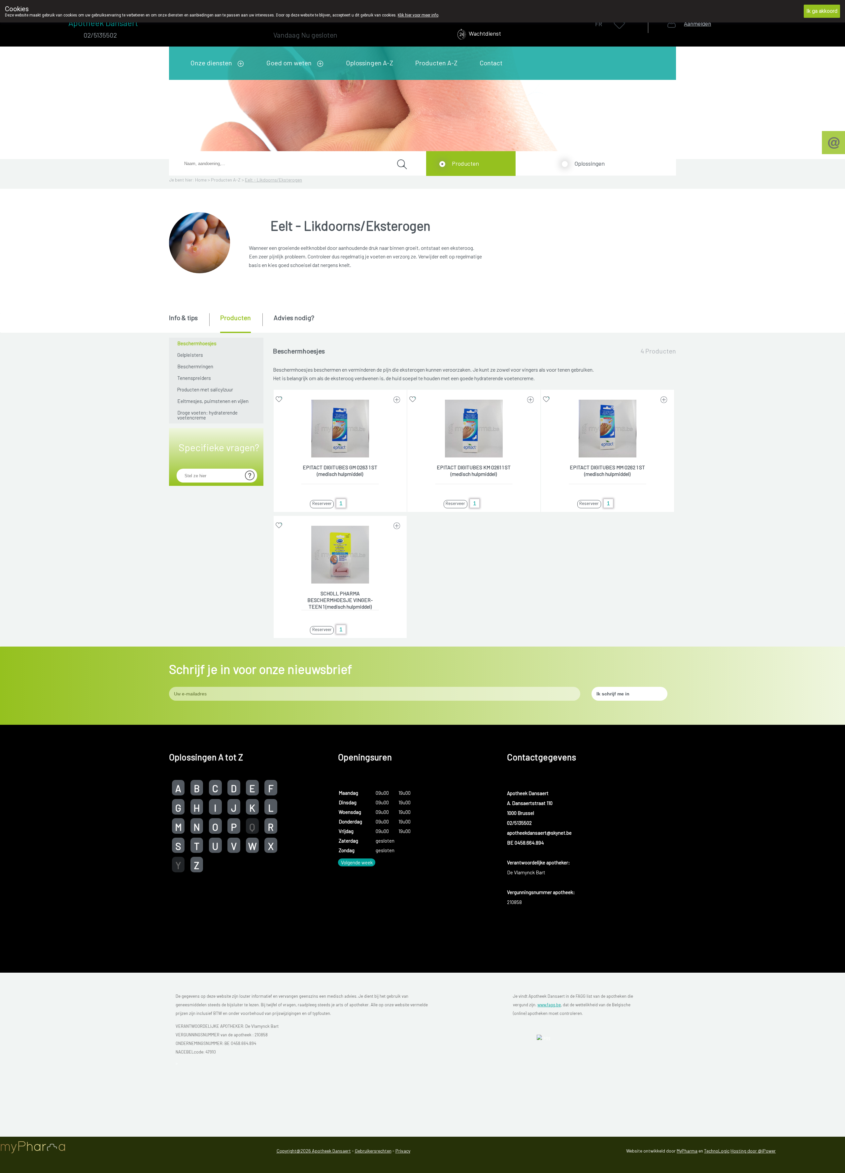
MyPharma (687, 1151)
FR (598, 23)
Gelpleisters (190, 355)
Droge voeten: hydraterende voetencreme (207, 415)
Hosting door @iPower (753, 1151)
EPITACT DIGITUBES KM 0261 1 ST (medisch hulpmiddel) (474, 470)
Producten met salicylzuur (205, 389)
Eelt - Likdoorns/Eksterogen (273, 180)
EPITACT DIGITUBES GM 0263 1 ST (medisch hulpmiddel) (340, 470)
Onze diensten (211, 63)
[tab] (188, 322)
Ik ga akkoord (821, 11)
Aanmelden (697, 23)
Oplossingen (589, 163)
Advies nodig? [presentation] (294, 317)
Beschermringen (195, 366)
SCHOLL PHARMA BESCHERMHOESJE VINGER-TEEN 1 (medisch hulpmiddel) (340, 600)
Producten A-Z (436, 63)
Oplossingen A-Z (369, 63)
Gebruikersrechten (373, 1151)
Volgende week (357, 862)
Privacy (402, 1151)
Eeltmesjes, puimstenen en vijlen (213, 401)
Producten (465, 163)
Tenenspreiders (194, 378)
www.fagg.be (549, 1004)
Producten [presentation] (235, 317)
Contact (491, 63)
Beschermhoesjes (197, 343)
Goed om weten (289, 63)
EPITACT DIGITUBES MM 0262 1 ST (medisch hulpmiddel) (607, 470)
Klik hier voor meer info (418, 15)
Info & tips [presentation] (183, 317)
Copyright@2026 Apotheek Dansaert (314, 1151)
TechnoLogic (716, 1151)
